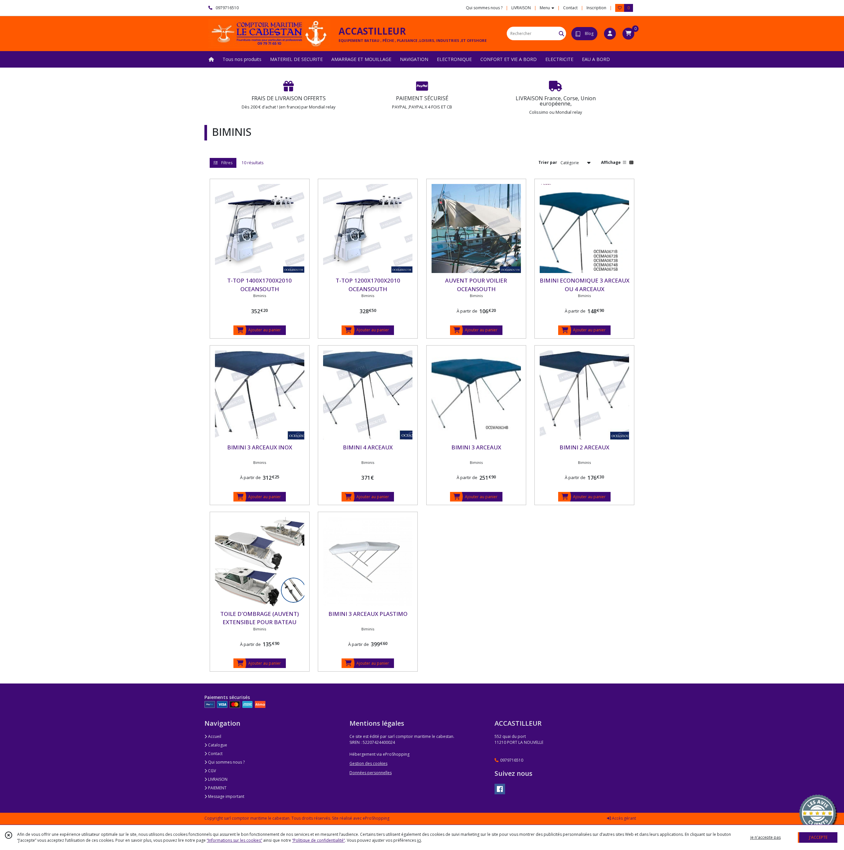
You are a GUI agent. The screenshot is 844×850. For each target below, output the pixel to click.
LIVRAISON (217, 779)
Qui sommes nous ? (226, 762)
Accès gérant (623, 818)
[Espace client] (610, 33)
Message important (225, 796)
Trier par (547, 162)
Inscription (596, 8)
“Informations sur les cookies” (234, 840)
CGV (211, 771)
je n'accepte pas (765, 837)
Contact (570, 8)
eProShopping (376, 818)
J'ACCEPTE (818, 837)
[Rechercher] (561, 33)
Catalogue (217, 745)
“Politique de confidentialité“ (318, 840)
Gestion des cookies (368, 763)
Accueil (214, 736)
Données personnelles (370, 772)
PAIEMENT (216, 788)
